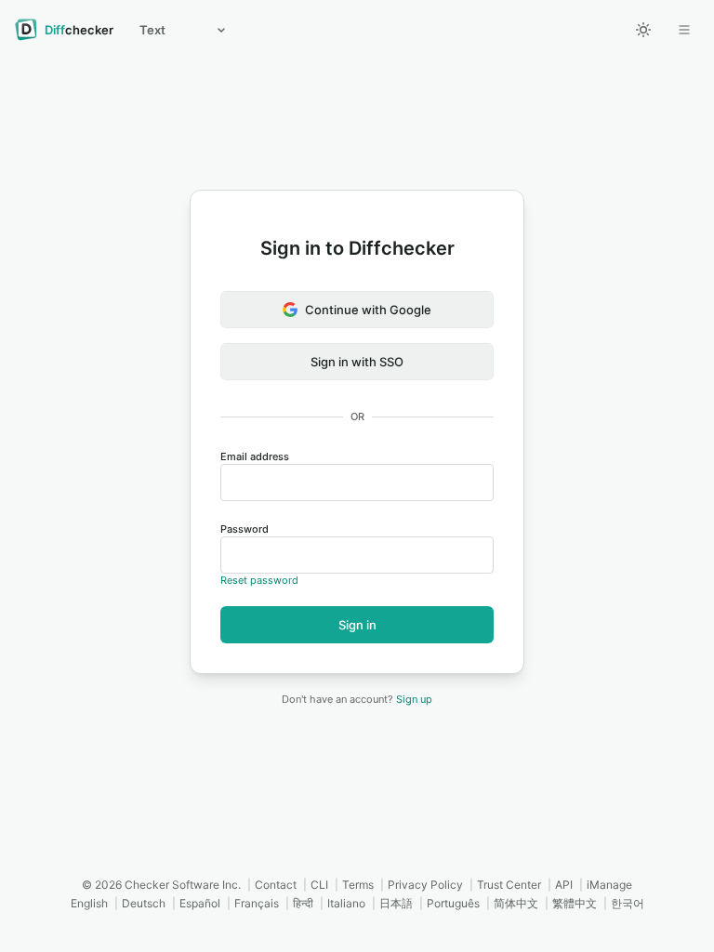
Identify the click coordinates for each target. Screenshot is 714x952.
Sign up (414, 699)
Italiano (346, 903)
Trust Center (509, 885)
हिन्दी (303, 903)
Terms (358, 885)
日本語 (396, 903)
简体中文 (516, 903)
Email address (254, 456)
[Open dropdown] (684, 30)
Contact (276, 885)
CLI (319, 885)
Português (453, 903)
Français (256, 903)
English (89, 903)
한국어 (627, 903)
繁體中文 (574, 903)
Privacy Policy (425, 885)
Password (244, 529)
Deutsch (143, 903)
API (564, 885)
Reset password (259, 580)
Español (199, 903)
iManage (609, 885)
